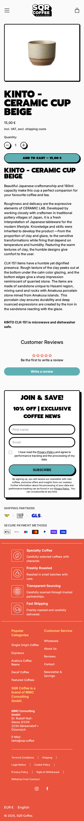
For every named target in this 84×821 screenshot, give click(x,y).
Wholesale (51, 641)
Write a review (42, 371)
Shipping (47, 757)
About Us (50, 648)
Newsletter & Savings (53, 673)
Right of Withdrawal (47, 772)
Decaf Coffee (20, 672)
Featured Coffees (22, 680)
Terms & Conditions (22, 757)
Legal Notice (18, 764)
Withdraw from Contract (25, 779)
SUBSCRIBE (42, 470)
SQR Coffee (24, 815)
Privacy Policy (46, 452)
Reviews (50, 656)
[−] (7, 145)
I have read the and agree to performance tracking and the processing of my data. (44, 455)
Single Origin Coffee (25, 645)
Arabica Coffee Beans (21, 662)
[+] (23, 145)
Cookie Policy (42, 764)
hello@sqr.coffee (22, 740)
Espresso (17, 653)
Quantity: (10, 137)
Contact (49, 664)
